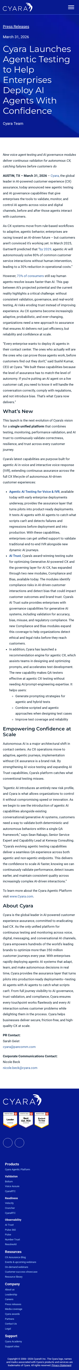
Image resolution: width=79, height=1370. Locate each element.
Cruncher (10, 1208)
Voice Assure (12, 1186)
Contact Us (11, 1323)
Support (11, 1336)
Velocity (9, 1203)
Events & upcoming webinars (20, 1262)
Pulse (8, 1234)
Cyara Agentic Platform (17, 1169)
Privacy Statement (61, 1365)
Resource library (13, 1276)
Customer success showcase (21, 1271)
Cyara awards (12, 1314)
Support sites (12, 1346)
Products (12, 1164)
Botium (9, 1181)
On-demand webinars (16, 1267)
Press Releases (16, 26)
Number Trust (12, 1239)
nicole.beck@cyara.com (20, 1068)
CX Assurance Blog (15, 1257)
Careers (9, 1299)
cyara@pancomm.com (19, 1047)
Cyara (55, 176)
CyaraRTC (10, 1191)
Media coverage (13, 1309)
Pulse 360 (10, 1229)
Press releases (13, 1304)
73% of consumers (30, 276)
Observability (13, 1219)
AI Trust (9, 1224)
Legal (8, 1328)
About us (10, 1289)
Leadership (11, 1294)
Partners (9, 1318)
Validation (11, 1176)
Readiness (11, 1198)
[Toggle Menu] (71, 7)
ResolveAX (11, 1244)
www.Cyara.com (21, 896)
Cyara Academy (13, 1341)
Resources (13, 1252)
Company (12, 1284)
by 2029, (46, 249)
